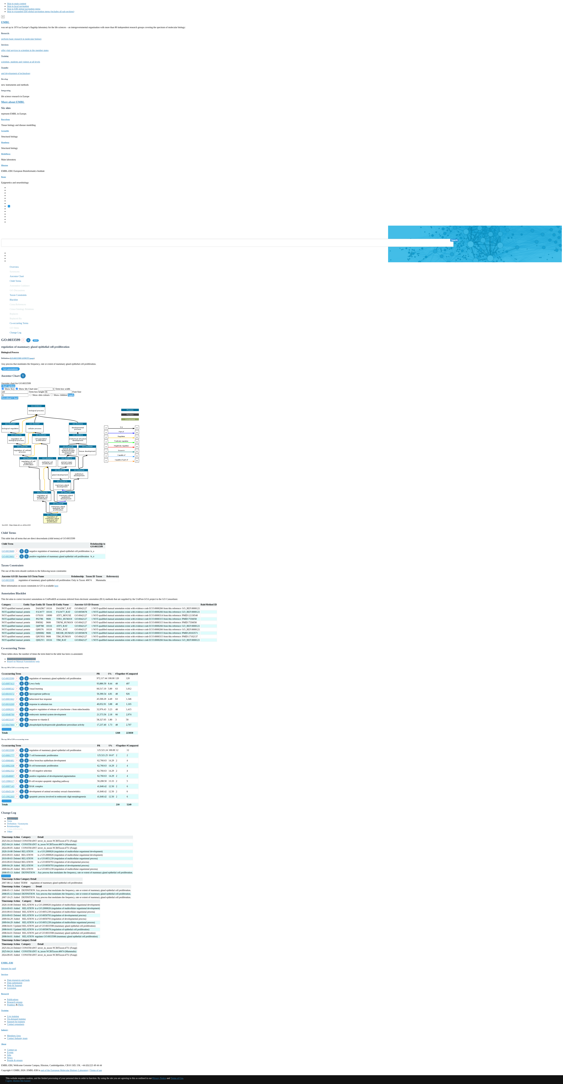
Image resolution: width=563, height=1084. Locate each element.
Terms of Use (177, 1078)
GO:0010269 (8, 704)
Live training (13, 1016)
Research (11, 216)
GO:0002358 (8, 765)
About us (11, 211)
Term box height (37, 392)
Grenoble (5, 131)
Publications (12, 999)
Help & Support (14, 985)
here (56, 586)
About (3, 1044)
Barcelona (5, 119)
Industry (4, 1030)
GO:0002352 (8, 771)
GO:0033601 (8, 556)
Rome (3, 177)
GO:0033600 (8, 551)
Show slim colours (41, 395)
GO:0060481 (8, 760)
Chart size (33, 389)
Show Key (9, 389)
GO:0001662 (8, 699)
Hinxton (4, 165)
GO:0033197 (8, 719)
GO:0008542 (8, 688)
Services (11, 219)
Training (11, 214)
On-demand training (16, 1019)
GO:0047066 (8, 724)
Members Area (14, 1035)
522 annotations (10, 369)
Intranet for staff (8, 968)
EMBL (5, 22)
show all (6, 729)
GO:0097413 (8, 683)
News (9, 1057)
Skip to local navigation (18, 6)
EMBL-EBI (12, 222)
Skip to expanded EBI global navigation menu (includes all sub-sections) (40, 11)
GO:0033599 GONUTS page (22, 358)
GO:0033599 (8, 580)
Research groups (14, 1002)
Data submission (14, 983)
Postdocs (11, 1005)
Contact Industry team (17, 1038)
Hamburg (5, 142)
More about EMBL (12, 102)
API (9, 258)
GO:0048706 (8, 714)
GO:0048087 (8, 776)
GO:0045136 (8, 791)
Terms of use (96, 1070)
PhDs (20, 1005)
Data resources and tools (18, 980)
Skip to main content (16, 3)
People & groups (15, 1060)
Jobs (9, 1055)
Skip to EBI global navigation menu (23, 9)
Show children (60, 395)
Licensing (11, 988)
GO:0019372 (8, 694)
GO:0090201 (8, 709)
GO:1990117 (8, 781)
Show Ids (23, 389)
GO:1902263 (8, 796)
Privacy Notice (159, 1078)
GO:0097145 (8, 786)
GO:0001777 (8, 755)
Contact (10, 255)
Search (454, 240)
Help (9, 253)
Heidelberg (5, 154)
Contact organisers (15, 1024)
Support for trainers (16, 1021)
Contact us (12, 1050)
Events (10, 1052)
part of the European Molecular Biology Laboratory (64, 1070)
